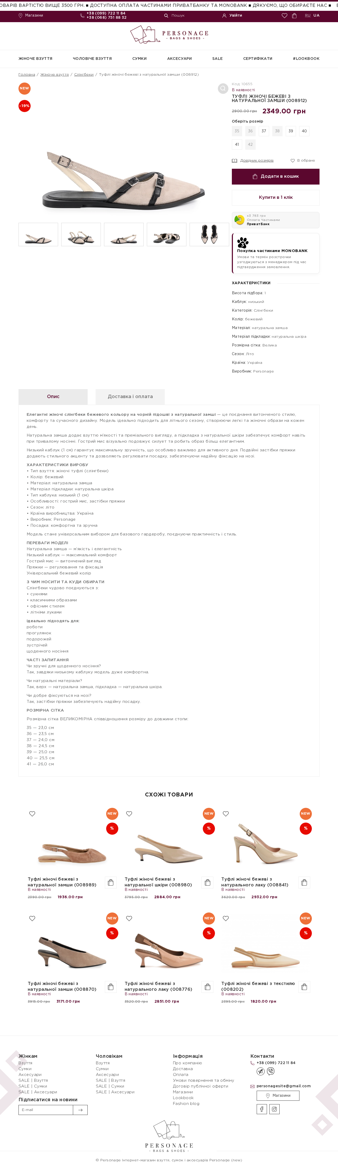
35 (237, 131)
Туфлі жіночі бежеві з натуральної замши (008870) (62, 987)
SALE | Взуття (33, 1080)
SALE (217, 58)
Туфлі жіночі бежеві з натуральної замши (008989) (62, 882)
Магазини (34, 15)
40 (304, 131)
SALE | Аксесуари (37, 1092)
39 (291, 131)
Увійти (235, 15)
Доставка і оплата (130, 397)
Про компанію (187, 1063)
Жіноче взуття (35, 58)
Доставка (183, 1069)
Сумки (139, 58)
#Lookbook (306, 58)
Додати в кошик (280, 176)
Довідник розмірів (257, 160)
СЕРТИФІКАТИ (258, 58)
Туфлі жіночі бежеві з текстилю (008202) (258, 987)
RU (308, 15)
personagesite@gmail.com (284, 1086)
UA (316, 15)
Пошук (178, 15)
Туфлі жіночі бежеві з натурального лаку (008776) (159, 987)
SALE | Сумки (32, 1086)
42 (250, 144)
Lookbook (183, 1098)
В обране (303, 160)
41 (237, 144)
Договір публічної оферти (200, 1086)
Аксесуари (179, 58)
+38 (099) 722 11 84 (106, 13)
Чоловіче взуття (92, 58)
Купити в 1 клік (276, 198)
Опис (53, 397)
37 (264, 131)
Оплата (181, 1074)
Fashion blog (186, 1103)
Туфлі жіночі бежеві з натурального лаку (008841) (254, 882)
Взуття (25, 1063)
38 (277, 131)
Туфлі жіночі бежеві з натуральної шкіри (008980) (158, 882)
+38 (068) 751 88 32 (107, 17)
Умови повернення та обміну (203, 1080)
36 (250, 131)
